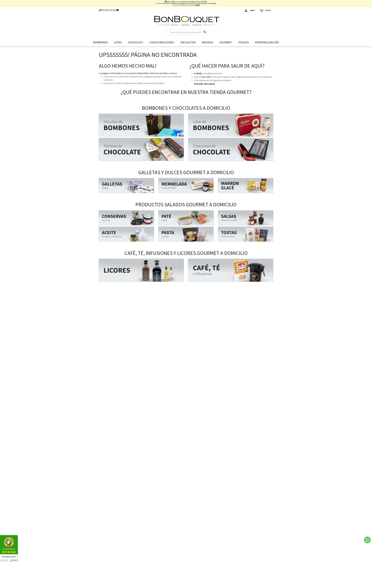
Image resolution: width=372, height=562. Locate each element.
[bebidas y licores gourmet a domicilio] (141, 270)
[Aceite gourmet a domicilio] (126, 234)
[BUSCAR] (205, 32)
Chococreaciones (161, 42)
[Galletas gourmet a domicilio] (126, 185)
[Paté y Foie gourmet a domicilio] (186, 217)
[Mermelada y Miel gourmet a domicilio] (186, 185)
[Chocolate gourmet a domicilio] (141, 149)
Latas (118, 42)
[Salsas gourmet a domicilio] (245, 217)
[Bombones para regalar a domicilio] (141, 125)
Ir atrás (198, 73)
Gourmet (225, 42)
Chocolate (135, 42)
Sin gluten (188, 42)
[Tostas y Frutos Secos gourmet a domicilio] (245, 234)
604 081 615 (107, 10)
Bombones (100, 42)
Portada (198, 83)
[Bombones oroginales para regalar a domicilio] (230, 125)
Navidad (207, 42)
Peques (243, 42)
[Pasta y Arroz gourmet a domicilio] (186, 234)
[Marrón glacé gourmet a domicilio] (245, 185)
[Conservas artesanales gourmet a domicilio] (126, 217)
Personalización (267, 42)
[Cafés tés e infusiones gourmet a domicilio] (230, 270)
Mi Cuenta (209, 83)
